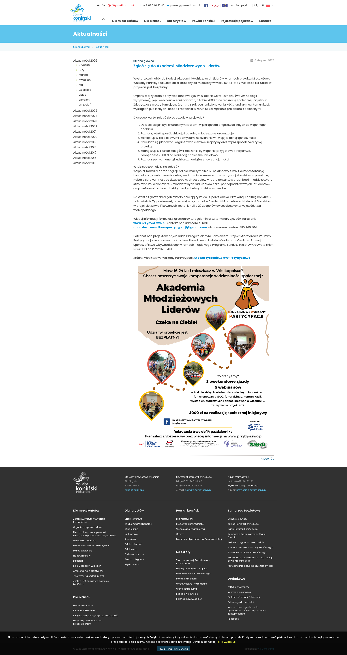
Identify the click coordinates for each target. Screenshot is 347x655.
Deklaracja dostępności (241, 602)
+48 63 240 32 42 (153, 5)
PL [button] (263, 5)
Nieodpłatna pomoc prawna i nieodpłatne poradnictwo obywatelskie (94, 534)
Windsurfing (131, 529)
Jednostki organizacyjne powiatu (246, 542)
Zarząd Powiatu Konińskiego (243, 523)
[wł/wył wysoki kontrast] (109, 5)
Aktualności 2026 (85, 61)
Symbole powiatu (237, 518)
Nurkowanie (131, 534)
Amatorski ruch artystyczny (88, 570)
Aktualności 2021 (84, 132)
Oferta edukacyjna (186, 588)
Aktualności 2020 (85, 137)
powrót (268, 459)
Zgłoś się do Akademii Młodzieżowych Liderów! (177, 66)
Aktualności (102, 46)
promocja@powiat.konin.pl (251, 489)
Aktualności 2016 (85, 158)
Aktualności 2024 (85, 116)
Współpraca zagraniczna (190, 529)
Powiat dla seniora (186, 578)
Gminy (180, 534)
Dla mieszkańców (125, 21)
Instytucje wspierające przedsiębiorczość (95, 615)
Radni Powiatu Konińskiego (243, 529)
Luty (81, 70)
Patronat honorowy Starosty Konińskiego (250, 547)
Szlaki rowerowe (133, 518)
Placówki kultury (82, 555)
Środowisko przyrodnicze (190, 523)
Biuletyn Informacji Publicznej (244, 597)
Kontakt (265, 21)
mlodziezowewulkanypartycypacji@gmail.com (170, 227)
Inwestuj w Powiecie (84, 610)
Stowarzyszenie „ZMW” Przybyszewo (222, 258)
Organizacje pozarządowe (87, 527)
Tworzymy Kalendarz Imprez (88, 575)
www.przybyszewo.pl (149, 223)
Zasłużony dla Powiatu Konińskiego (247, 552)
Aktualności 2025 (85, 111)
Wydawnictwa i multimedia (191, 583)
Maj (81, 85)
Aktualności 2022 (85, 126)
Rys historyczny (184, 518)
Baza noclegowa (134, 559)
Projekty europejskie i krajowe (191, 568)
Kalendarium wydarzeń (189, 598)
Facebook (233, 618)
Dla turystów (176, 21)
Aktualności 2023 (85, 121)
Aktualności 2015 (85, 163)
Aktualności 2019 (84, 142)
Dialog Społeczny (82, 550)
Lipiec (82, 94)
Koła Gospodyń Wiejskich (87, 565)
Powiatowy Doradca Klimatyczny (91, 545)
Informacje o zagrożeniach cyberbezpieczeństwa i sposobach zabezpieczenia (247, 610)
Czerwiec (85, 90)
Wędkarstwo (131, 564)
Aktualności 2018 (85, 147)
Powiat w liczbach (83, 605)
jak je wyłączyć (226, 642)
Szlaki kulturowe (133, 544)
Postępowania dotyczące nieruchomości (250, 565)
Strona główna (103, 20)
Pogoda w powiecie (187, 593)
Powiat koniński (203, 21)
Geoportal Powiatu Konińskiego (193, 573)
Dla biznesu (152, 21)
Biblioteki (78, 560)
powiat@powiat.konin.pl (185, 5)
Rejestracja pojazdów (237, 21)
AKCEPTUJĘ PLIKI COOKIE (173, 648)
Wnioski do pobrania (84, 540)
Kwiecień (85, 80)
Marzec (84, 75)
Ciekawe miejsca (134, 554)
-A (98, 5)
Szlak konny (131, 549)
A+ (103, 5)
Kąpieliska (130, 539)
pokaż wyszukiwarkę (256, 5)
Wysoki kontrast (123, 5)
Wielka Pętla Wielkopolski (138, 523)
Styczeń (84, 65)
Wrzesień (85, 104)
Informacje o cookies (239, 592)
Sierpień (84, 100)
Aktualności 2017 (85, 153)
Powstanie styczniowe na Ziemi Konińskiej (199, 539)
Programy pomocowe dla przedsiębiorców (87, 622)
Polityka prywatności (239, 587)
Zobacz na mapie (134, 489)
